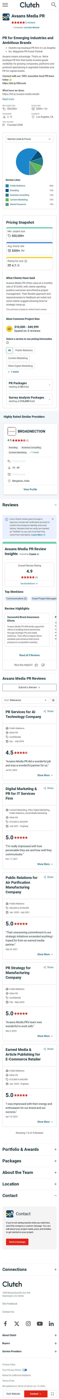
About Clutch (9, 1335)
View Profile (30, 489)
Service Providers (11, 1351)
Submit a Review (27, 687)
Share (50, 711)
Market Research (18, 204)
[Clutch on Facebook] (5, 1324)
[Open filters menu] (53, 700)
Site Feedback (9, 1303)
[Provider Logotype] (6, 17)
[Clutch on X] (17, 1324)
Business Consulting (19, 195)
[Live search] (53, 4)
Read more (8, 99)
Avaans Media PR (28, 15)
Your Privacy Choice (11, 1370)
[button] (25, 700)
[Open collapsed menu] (5, 4)
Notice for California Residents (16, 1375)
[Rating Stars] (18, 440)
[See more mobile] (45, 775)
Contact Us (8, 1311)
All (9, 350)
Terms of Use (8, 1381)
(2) (27, 440)
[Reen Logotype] (11, 431)
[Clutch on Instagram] (28, 1324)
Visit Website (13, 1393)
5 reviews (30, 22)
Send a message (17, 1242)
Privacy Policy (8, 1364)
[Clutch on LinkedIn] (51, 1324)
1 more (15, 371)
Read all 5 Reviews (29, 655)
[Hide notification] (52, 519)
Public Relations (17, 186)
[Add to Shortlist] (52, 1393)
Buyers (6, 1343)
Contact (34, 1393)
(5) (36, 577)
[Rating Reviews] (18, 22)
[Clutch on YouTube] (40, 1324)
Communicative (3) (16, 598)
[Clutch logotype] (29, 4)
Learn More (37, 535)
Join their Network (31, 28)
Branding (14, 190)
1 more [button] (35, 452)
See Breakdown (27, 583)
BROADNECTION (31, 431)
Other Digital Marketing (20, 366)
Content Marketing (19, 199)
